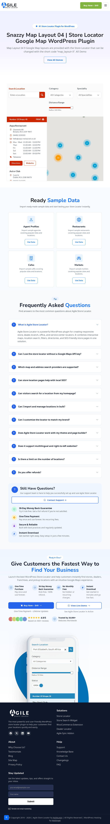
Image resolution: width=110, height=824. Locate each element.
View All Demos (55, 60)
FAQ (59, 764)
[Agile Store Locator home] (10, 5)
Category (53, 88)
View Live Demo (79, 605)
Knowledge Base (65, 751)
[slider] (71, 107)
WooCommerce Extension (70, 724)
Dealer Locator (64, 728)
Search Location (17, 89)
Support (61, 747)
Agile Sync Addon (65, 733)
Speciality (82, 88)
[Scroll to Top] (6, 817)
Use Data (31, 242)
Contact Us (62, 755)
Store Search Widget (67, 720)
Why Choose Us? (16, 747)
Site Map (12, 760)
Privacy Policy (15, 764)
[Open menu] (105, 5)
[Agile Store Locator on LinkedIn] (22, 733)
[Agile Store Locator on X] (16, 733)
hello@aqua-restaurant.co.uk (24, 139)
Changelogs (63, 760)
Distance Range (56, 102)
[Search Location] (42, 95)
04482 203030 (19, 135)
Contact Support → (56, 500)
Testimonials (14, 751)
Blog (10, 755)
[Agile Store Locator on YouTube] (28, 733)
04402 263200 (19, 181)
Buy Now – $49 (91, 5)
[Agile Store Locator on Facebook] (10, 733)
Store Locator (63, 716)
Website (30, 163)
